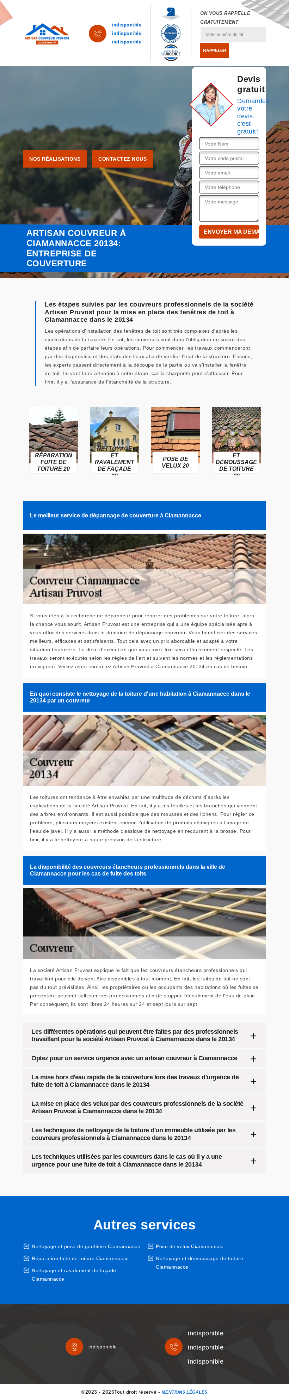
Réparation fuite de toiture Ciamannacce (80, 1258)
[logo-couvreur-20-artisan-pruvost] (47, 33)
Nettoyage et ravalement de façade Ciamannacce (74, 1275)
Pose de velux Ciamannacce (190, 1246)
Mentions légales (185, 1392)
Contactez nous (122, 159)
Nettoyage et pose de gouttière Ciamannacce (86, 1246)
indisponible (126, 25)
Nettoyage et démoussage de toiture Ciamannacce (199, 1263)
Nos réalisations (54, 159)
